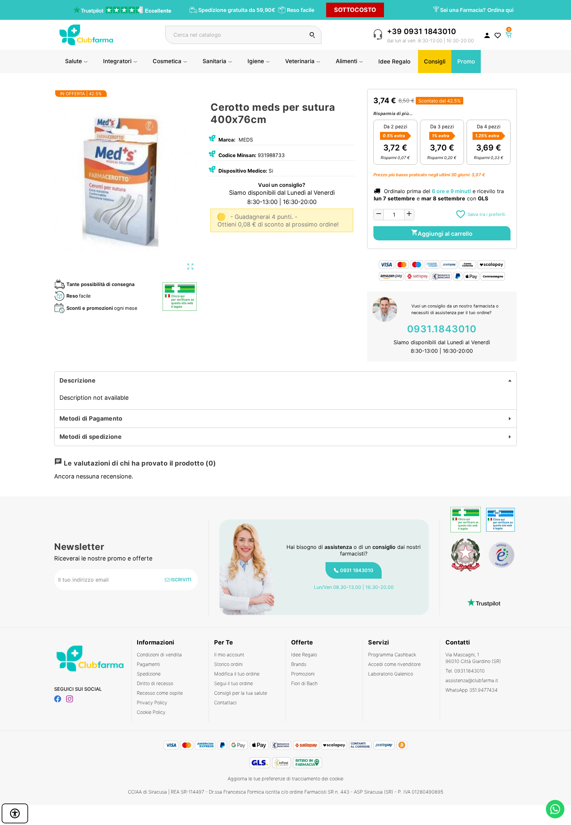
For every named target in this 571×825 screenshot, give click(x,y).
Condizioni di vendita (159, 654)
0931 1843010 (356, 570)
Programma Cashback (392, 654)
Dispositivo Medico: (242, 171)
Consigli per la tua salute (240, 693)
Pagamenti (148, 664)
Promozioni (303, 674)
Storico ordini (228, 664)
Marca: (227, 140)
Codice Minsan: (237, 155)
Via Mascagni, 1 (473, 658)
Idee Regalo (304, 654)
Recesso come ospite (160, 693)
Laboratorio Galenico (390, 674)
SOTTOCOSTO (355, 9)
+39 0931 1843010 (421, 31)
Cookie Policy (151, 712)
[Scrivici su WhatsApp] (555, 809)
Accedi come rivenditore (394, 664)
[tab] (285, 381)
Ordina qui (500, 10)
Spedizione (149, 674)
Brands (298, 664)
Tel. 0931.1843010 (465, 671)
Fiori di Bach (304, 683)
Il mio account (229, 654)
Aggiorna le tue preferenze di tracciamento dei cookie (285, 778)
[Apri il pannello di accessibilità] (15, 813)
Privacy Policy (152, 702)
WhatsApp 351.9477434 (471, 690)
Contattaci (225, 702)
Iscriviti (180, 579)
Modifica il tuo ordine (236, 674)
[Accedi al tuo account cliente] (487, 35)
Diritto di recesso (155, 683)
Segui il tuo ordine (233, 683)
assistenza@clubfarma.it (471, 680)
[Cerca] (312, 35)
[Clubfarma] (86, 34)
